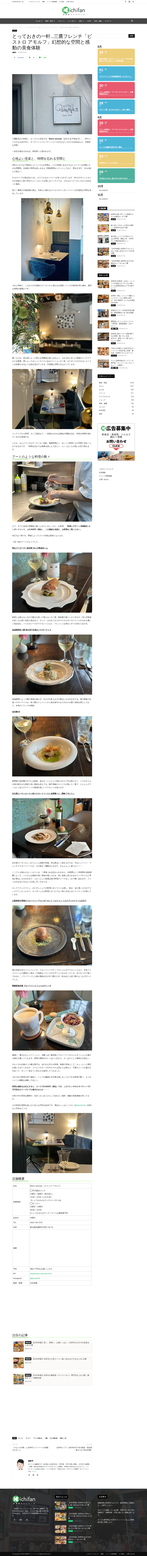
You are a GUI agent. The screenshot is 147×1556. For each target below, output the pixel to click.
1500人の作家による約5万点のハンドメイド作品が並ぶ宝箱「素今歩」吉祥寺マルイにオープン (122, 350)
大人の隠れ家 (53, 1438)
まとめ (38, 21)
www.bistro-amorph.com (41, 1273)
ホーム (14, 27)
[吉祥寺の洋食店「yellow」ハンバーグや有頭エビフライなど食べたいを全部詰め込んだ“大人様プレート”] (103, 284)
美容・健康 (98, 21)
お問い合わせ (70, 1)
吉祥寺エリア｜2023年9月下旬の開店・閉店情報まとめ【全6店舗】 (74, 1449)
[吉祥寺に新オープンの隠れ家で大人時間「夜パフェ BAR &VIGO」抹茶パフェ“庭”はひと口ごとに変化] (103, 337)
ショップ (114, 355)
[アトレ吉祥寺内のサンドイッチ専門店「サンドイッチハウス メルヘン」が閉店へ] (103, 364)
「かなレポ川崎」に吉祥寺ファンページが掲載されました (30, 1449)
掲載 (43, 1)
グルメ (60, 21)
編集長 (14, 52)
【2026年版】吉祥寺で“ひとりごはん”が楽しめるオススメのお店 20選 (122, 251)
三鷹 (46, 1438)
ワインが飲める (37, 1438)
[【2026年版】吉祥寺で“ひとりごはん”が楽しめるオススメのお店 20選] (103, 252)
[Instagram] (129, 1)
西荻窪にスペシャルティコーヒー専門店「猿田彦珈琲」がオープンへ (122, 324)
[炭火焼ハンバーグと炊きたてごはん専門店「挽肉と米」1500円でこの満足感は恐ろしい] (103, 239)
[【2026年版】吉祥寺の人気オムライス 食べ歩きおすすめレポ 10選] (60, 1517)
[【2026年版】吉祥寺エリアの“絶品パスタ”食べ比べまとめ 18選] (60, 1529)
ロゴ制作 (61, 1)
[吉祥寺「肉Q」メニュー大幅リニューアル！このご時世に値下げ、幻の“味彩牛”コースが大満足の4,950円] (103, 299)
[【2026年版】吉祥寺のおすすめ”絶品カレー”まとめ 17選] (103, 264)
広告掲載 (102, 472)
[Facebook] (125, 1)
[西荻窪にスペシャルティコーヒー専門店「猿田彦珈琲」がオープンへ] (103, 324)
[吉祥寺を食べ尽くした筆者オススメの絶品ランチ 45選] (103, 217)
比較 (80, 21)
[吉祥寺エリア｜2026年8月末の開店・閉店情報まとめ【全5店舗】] (103, 313)
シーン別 (71, 21)
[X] (133, 1)
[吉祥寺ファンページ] (73, 11)
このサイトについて (34, 1)
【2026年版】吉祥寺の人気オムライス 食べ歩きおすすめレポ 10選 (80, 1516)
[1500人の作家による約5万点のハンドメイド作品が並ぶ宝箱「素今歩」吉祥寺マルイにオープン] (103, 351)
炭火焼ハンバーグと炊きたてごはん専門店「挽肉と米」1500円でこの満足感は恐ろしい (122, 238)
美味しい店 (63, 1438)
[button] (132, 21)
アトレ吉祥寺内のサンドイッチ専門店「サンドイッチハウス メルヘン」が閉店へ (122, 363)
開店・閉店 (49, 21)
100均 (89, 21)
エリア (107, 21)
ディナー (28, 1438)
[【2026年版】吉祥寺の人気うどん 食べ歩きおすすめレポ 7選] (60, 1506)
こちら (33, 1471)
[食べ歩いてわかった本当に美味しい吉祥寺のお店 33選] (103, 228)
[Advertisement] (52, 67)
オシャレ (20, 1438)
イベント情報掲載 (52, 1)
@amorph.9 (80, 1105)
